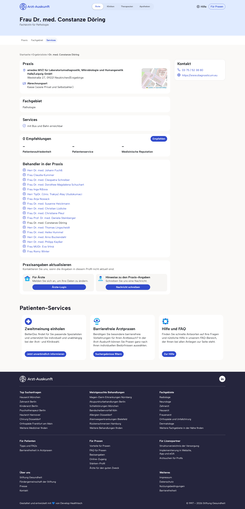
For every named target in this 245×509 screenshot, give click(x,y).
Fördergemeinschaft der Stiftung (38, 481)
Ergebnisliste (40, 54)
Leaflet (150, 87)
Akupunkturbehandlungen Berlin (107, 401)
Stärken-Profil (97, 463)
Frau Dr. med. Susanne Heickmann (48, 203)
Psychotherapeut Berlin (33, 410)
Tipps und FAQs (28, 445)
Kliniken (110, 6)
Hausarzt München (30, 397)
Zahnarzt (164, 406)
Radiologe (165, 397)
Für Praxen (217, 6)
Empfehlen (159, 138)
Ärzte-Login (59, 287)
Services (51, 40)
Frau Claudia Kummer (40, 175)
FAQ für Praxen (98, 450)
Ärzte (97, 6)
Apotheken (145, 6)
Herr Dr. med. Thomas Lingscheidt (48, 227)
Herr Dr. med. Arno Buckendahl (46, 237)
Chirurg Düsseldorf (30, 419)
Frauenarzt (166, 414)
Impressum (166, 477)
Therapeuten (127, 6)
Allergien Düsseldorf (101, 414)
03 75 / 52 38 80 (192, 70)
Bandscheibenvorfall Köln (103, 410)
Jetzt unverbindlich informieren (45, 354)
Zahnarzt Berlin (28, 401)
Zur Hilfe (169, 354)
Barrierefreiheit (168, 490)
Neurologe (165, 401)
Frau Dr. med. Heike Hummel (45, 232)
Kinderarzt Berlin (29, 406)
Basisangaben (97, 454)
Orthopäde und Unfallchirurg (175, 419)
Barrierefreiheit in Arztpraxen (36, 450)
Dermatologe (167, 423)
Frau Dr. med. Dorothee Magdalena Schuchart (55, 184)
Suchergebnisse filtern (108, 354)
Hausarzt (164, 410)
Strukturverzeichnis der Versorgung (179, 445)
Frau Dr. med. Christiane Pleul (45, 213)
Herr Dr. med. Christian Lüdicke (46, 208)
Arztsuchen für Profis (171, 458)
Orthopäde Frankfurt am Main (36, 423)
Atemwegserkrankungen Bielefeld (108, 419)
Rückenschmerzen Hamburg (105, 423)
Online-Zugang (98, 459)
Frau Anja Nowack (38, 198)
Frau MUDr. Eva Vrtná (40, 246)
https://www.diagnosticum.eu (199, 75)
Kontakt (24, 490)
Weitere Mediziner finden (34, 428)
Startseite (25, 54)
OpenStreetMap (161, 87)
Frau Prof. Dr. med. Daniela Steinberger (51, 218)
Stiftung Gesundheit (31, 477)
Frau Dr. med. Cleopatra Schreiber (48, 179)
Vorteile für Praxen (100, 445)
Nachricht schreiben (128, 287)
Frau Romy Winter (38, 251)
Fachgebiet (37, 40)
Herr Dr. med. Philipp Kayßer (45, 241)
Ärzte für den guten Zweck (104, 467)
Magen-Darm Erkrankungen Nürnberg (111, 397)
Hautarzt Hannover (30, 414)
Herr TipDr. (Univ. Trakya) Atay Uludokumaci (54, 194)
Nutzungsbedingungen (172, 486)
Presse (23, 486)
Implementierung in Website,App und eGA (176, 452)
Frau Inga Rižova (37, 189)
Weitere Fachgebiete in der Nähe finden (182, 428)
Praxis (24, 40)
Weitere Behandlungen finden (106, 428)
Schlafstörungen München (104, 406)
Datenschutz (167, 481)
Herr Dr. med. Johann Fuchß (44, 170)
